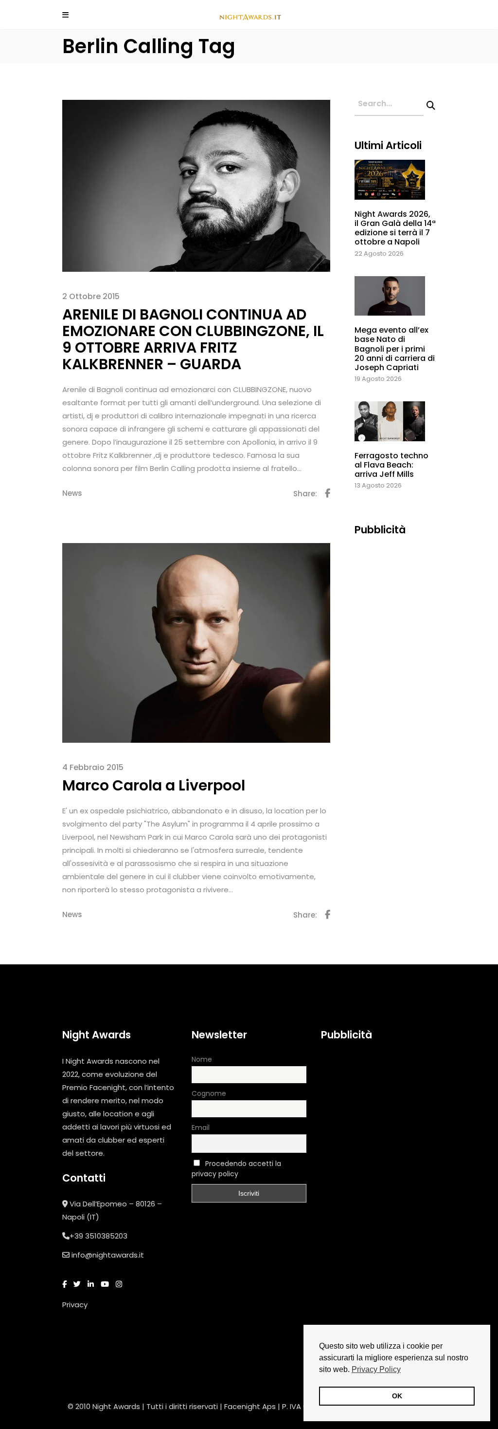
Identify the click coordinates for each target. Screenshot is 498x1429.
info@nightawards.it (107, 1255)
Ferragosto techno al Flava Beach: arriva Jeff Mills (391, 465)
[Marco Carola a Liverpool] (196, 642)
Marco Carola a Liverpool (153, 785)
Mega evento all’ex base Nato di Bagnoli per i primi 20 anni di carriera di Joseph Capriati (395, 348)
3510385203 (106, 1236)
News (72, 493)
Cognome (209, 1093)
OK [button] (397, 1396)
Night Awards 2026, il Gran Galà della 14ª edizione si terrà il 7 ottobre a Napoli (395, 228)
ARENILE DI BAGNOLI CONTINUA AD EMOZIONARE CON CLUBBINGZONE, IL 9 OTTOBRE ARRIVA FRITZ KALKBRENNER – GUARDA (193, 339)
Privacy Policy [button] (376, 1369)
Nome (202, 1059)
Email (201, 1127)
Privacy (75, 1304)
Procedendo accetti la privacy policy (236, 1169)
